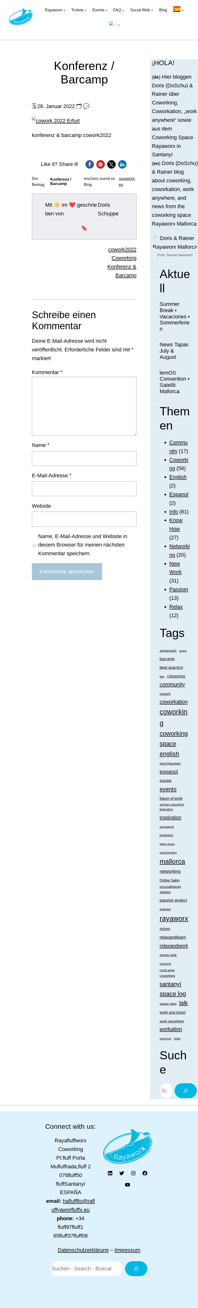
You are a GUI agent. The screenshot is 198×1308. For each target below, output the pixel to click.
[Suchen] (186, 1090)
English (178, 477)
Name (41, 445)
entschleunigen (170, 763)
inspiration (170, 817)
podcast (165, 909)
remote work (168, 955)
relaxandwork (174, 945)
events (168, 789)
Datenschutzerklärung (83, 1250)
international (167, 826)
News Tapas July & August (174, 351)
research (165, 964)
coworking (173, 717)
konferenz (166, 835)
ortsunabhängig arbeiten (170, 889)
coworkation (174, 702)
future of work (171, 798)
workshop (165, 1038)
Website (41, 506)
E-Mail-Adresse (51, 476)
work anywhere (172, 1021)
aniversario (168, 650)
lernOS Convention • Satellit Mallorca (175, 382)
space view (168, 1004)
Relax (176, 607)
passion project (173, 900)
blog (162, 676)
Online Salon (170, 880)
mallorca (172, 861)
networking (170, 871)
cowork (165, 694)
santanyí (170, 984)
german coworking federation (172, 807)
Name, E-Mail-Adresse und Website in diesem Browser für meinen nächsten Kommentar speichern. (82, 545)
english (169, 753)
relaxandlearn (173, 937)
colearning (176, 676)
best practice (171, 667)
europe (166, 781)
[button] (89, 164)
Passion (178, 589)
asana (182, 650)
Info (173, 512)
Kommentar (47, 372)
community (172, 684)
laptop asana (167, 843)
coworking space (174, 738)
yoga (177, 1038)
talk (183, 1003)
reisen (165, 928)
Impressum (127, 1250)
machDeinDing (168, 852)
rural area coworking (167, 973)
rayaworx (174, 918)
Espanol (178, 494)
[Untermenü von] (178, 10)
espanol (169, 771)
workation (171, 1029)
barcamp (167, 659)
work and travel (173, 1012)
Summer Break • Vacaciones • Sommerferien (175, 316)
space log (173, 993)
